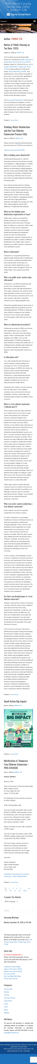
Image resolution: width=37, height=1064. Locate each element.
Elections (18, 1044)
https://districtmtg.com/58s (17, 71)
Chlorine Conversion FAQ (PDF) (14, 150)
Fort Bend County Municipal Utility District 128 (18, 6)
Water (6, 1010)
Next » (25, 890)
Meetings (7, 1044)
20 (10, 890)
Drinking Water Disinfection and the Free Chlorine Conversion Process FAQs (17, 130)
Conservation (8, 989)
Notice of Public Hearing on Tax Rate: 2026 (17, 46)
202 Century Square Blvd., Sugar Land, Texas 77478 (18, 67)
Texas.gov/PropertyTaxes (15, 100)
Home (2, 1044)
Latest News (14, 120)
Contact (34, 1044)
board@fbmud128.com (11, 1032)
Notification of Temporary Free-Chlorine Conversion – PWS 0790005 (16, 764)
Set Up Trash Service (11, 978)
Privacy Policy (23, 1046)
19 (6, 890)
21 (15, 890)
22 (19, 890)
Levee (6, 1004)
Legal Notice (14, 1046)
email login (27, 1051)
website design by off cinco (15, 1051)
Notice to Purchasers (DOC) (13, 971)
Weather (6, 1013)
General (6, 995)
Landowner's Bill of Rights (12, 967)
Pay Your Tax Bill (9, 974)
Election (6, 992)
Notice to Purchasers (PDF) (13, 969)
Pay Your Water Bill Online (12, 976)
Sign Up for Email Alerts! (20, 14)
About (12, 1044)
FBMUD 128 (16, 39)
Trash (6, 1007)
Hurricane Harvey (9, 998)
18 (29, 888)
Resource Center (26, 1044)
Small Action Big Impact (15, 701)
